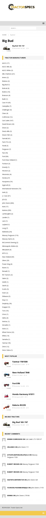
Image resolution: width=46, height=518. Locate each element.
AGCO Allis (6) (7, 67)
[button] (43, 23)
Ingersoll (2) (6, 185)
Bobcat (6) (5, 88)
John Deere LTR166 (23, 495)
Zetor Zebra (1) (7, 350)
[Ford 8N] (6, 385)
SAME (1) (5, 282)
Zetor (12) (5, 347)
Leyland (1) (6, 224)
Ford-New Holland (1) (9, 160)
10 (28, 364)
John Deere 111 (23, 447)
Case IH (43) (6, 103)
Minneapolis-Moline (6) (10, 246)
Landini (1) (5, 217)
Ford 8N (16, 383)
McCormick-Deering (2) (10, 242)
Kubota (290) (6, 210)
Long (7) (5, 228)
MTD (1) (5, 253)
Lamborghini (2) (7, 214)
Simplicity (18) (7, 303)
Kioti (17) (5, 207)
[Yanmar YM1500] (6, 363)
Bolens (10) (6, 92)
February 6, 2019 (18, 397)
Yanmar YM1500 (19, 361)
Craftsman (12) (7, 117)
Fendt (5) (5, 146)
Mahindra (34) (7, 232)
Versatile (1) (6, 325)
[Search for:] (23, 28)
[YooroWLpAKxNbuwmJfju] (4, 489)
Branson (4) (6, 95)
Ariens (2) (5, 77)
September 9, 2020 (19, 364)
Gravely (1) (6, 167)
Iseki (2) (4, 192)
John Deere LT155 (37, 488)
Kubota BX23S (19, 405)
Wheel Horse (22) (8, 332)
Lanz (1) (5, 221)
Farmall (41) (6, 138)
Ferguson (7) (6, 149)
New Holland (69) (8, 257)
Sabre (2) (5, 278)
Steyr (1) (5, 300)
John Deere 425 (32, 480)
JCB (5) (4, 199)
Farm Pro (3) (6, 142)
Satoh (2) (5, 286)
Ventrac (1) (6, 321)
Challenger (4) (7, 110)
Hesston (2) (6, 171)
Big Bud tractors (12, 417)
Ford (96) (5, 156)
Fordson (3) (6, 164)
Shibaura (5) (6, 296)
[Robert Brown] (4, 465)
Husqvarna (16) (7, 182)
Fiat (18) (5, 153)
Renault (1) (6, 271)
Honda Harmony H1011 (23, 394)
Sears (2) (5, 293)
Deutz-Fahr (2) (7, 135)
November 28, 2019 (19, 408)
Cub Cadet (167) (7, 120)
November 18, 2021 (19, 48)
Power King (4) (7, 264)
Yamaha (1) (6, 339)
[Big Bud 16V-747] (6, 48)
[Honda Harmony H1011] (6, 396)
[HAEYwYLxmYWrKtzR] (4, 481)
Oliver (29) (5, 260)
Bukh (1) (5, 99)
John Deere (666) (8, 203)
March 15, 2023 (18, 375)
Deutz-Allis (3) (7, 131)
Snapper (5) (6, 307)
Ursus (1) (5, 314)
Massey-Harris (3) (8, 239)
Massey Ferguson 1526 (31, 464)
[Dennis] (4, 496)
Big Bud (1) (6, 85)
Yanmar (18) (6, 343)
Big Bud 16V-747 (18, 46)
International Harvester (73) (11, 189)
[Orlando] (4, 448)
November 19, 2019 (19, 386)
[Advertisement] (24, 15)
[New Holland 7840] (6, 374)
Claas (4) (5, 113)
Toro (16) (5, 311)
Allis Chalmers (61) (8, 74)
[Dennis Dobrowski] (4, 440)
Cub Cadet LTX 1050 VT (33, 439)
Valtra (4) (5, 318)
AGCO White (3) (7, 70)
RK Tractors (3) (7, 275)
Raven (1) (5, 268)
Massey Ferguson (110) (10, 235)
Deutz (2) (5, 128)
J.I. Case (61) (6, 196)
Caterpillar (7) (6, 106)
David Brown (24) (8, 124)
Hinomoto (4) (6, 174)
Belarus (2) (6, 81)
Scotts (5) (5, 289)
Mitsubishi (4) (6, 250)
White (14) (5, 336)
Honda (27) (6, 178)
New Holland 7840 (20, 372)
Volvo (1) (5, 329)
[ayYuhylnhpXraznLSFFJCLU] (4, 456)
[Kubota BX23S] (6, 407)
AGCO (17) (5, 63)
